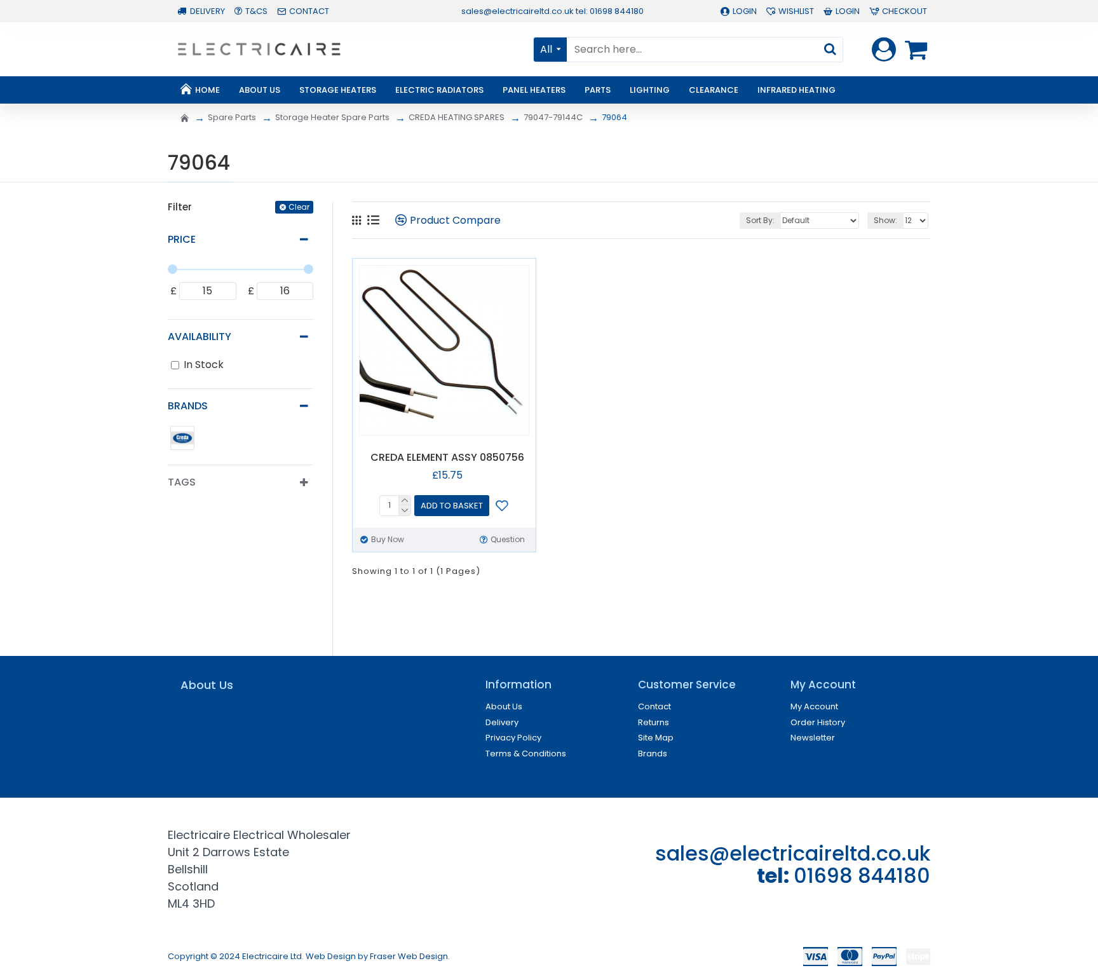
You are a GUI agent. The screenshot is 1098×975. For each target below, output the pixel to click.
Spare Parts (232, 117)
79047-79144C (553, 117)
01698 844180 (862, 875)
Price (182, 239)
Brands (188, 406)
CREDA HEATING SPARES (457, 117)
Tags (182, 482)
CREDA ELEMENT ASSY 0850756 (447, 458)
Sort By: (760, 220)
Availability (199, 336)
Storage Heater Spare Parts (332, 117)
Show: (885, 220)
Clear (298, 206)
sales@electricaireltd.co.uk (792, 853)
